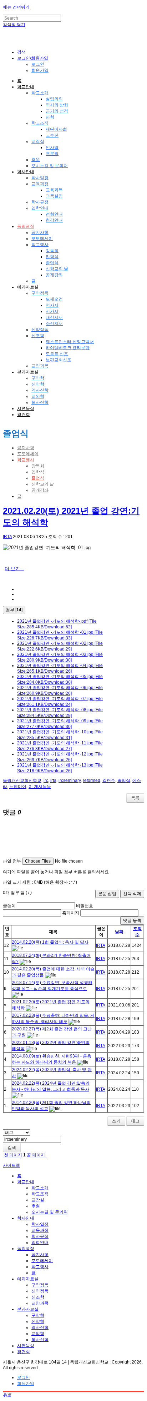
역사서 (52, 305)
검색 (11, 1147)
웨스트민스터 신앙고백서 (70, 341)
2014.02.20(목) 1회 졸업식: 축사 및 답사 (50, 942)
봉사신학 (40, 402)
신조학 (37, 335)
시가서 (52, 311)
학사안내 (25, 171)
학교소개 (40, 92)
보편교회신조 (58, 359)
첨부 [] (14, 609)
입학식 (52, 256)
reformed (91, 780)
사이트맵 (11, 1165)
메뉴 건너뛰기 (16, 7)
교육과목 (54, 189)
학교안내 (25, 86)
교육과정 (40, 183)
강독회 (52, 250)
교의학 (37, 396)
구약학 (37, 378)
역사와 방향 (57, 104)
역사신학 (40, 390)
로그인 (37, 64)
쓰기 (116, 1121)
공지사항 (40, 232)
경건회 (23, 414)
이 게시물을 (40, 786)
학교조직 (40, 123)
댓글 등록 (132, 920)
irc (46, 780)
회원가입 (40, 70)
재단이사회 (56, 129)
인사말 (52, 147)
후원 (35, 159)
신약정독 (40, 329)
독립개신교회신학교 (22, 780)
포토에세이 (42, 238)
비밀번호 (84, 905)
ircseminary (70, 780)
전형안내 (54, 214)
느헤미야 (17, 786)
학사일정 (40, 177)
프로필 (52, 153)
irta (53, 780)
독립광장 (25, 226)
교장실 (37, 141)
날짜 (119, 931)
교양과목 (40, 365)
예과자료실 (28, 287)
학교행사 (40, 244)
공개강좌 (54, 274)
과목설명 (54, 196)
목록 (135, 797)
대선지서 (54, 317)
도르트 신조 (57, 353)
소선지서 (54, 323)
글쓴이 (9, 905)
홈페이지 (70, 912)
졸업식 (52, 262)
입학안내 (40, 208)
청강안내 (54, 220)
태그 (135, 1121)
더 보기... (14, 568)
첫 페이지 (12, 1155)
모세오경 (54, 299)
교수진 (52, 135)
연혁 (50, 117)
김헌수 (108, 780)
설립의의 (54, 98)
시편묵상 (25, 408)
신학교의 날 (57, 268)
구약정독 (40, 293)
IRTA (7, 536)
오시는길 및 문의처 (49, 165)
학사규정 (40, 202)
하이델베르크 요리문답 (68, 347)
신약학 (37, 384)
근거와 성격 (57, 111)
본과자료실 (28, 372)
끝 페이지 (36, 1155)
